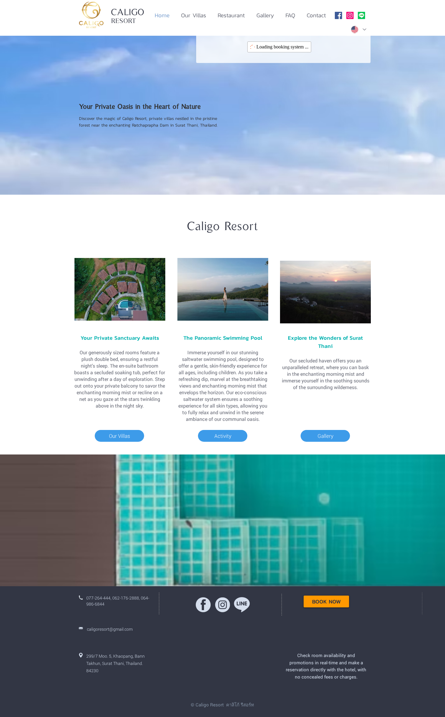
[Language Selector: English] (358, 29)
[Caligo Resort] (338, 15)
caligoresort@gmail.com (110, 629)
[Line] (361, 15)
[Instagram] (350, 15)
